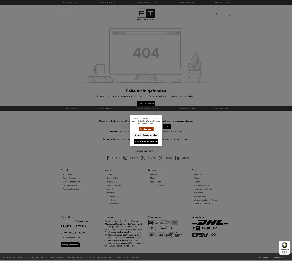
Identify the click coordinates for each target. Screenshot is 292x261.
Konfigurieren (146, 129)
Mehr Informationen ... (149, 123)
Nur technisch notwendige (146, 135)
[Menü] (288, 242)
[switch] (284, 252)
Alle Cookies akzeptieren (146, 141)
